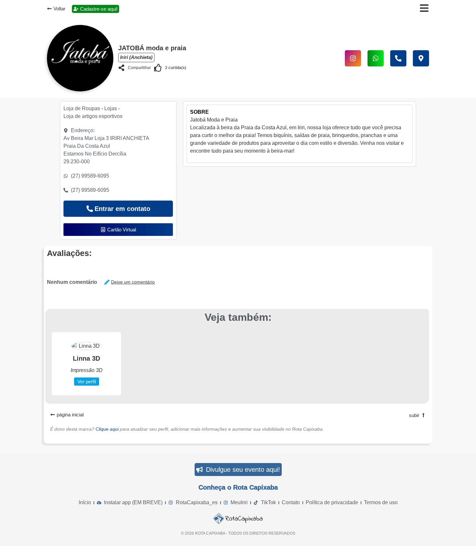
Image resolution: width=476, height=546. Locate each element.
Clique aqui (107, 429)
